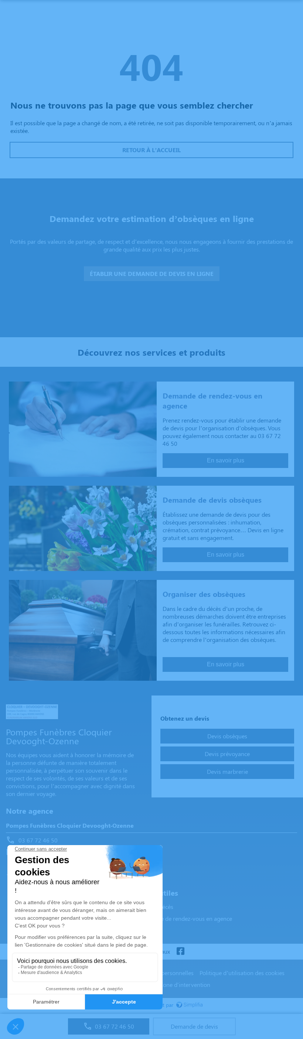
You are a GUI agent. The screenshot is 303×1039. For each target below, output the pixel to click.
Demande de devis (194, 1026)
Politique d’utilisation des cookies (242, 973)
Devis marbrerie (227, 771)
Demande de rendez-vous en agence (185, 918)
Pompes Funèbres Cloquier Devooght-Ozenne (70, 825)
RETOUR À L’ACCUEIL (151, 150)
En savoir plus (225, 460)
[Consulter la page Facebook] (180, 952)
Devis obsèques (227, 736)
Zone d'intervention (185, 984)
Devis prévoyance (227, 754)
